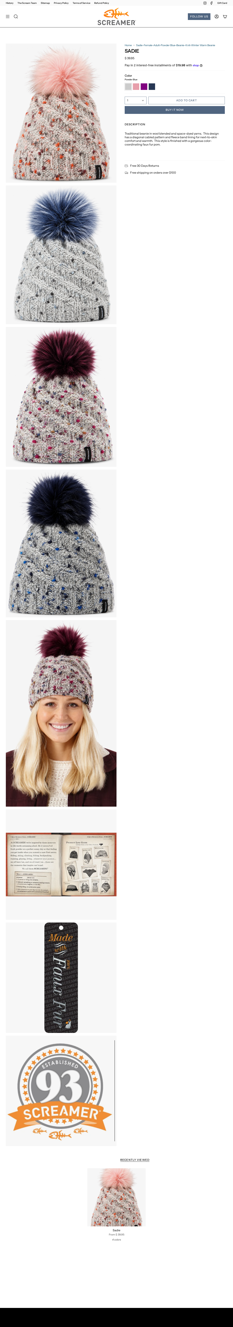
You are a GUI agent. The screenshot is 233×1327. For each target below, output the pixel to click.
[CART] (225, 16)
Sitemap (45, 3)
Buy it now (175, 110)
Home (128, 45)
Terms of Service (81, 3)
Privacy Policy (61, 3)
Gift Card (222, 3)
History (9, 3)
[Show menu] (7, 16)
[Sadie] (116, 1197)
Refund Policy (101, 3)
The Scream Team (27, 3)
